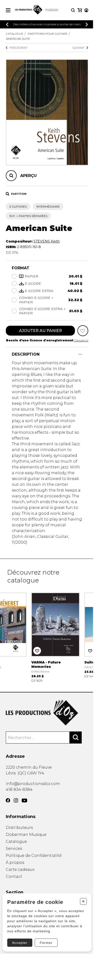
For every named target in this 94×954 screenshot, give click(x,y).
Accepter (19, 943)
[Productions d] (47, 712)
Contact (14, 876)
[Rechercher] (76, 737)
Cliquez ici (81, 340)
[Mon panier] (79, 10)
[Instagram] (16, 800)
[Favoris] (82, 330)
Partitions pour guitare (47, 33)
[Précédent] (7, 24)
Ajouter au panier (40, 330)
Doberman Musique (26, 834)
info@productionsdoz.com (33, 783)
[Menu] (8, 10)
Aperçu (28, 175)
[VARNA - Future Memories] (55, 636)
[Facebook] (8, 800)
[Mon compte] (86, 10)
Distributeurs (19, 827)
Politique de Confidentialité (34, 855)
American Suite (18, 39)
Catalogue (14, 33)
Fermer (46, 943)
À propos (15, 862)
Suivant (78, 47)
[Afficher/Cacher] (80, 354)
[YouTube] (24, 800)
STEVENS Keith (47, 241)
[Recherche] (73, 10)
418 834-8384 (19, 789)
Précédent (18, 47)
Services (14, 848)
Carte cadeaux (20, 869)
